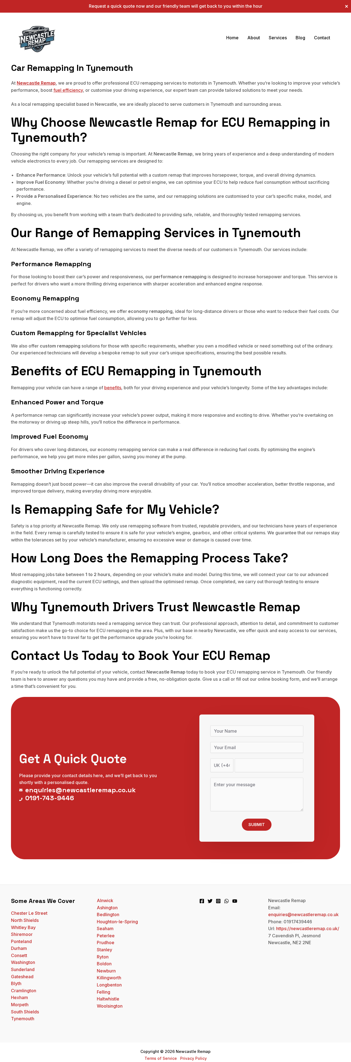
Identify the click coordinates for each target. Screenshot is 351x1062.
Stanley (104, 949)
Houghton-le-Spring (117, 921)
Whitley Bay (23, 927)
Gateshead (22, 976)
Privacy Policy (193, 1058)
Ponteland (21, 941)
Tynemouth (22, 1018)
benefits (112, 387)
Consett (19, 955)
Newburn (106, 971)
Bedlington (108, 914)
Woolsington (110, 1006)
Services (278, 37)
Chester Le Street (29, 913)
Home (232, 37)
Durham (19, 948)
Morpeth (20, 1004)
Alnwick (105, 900)
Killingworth (109, 977)
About (253, 37)
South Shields (25, 1011)
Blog (300, 37)
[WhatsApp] (226, 901)
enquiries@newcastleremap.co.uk (303, 914)
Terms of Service (161, 1058)
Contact (322, 37)
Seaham (105, 928)
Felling (103, 992)
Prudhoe (105, 942)
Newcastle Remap (36, 83)
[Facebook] (201, 901)
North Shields (25, 920)
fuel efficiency (68, 90)
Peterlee (106, 935)
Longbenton (109, 985)
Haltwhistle (108, 999)
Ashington (107, 907)
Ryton (103, 957)
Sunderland (23, 969)
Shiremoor (22, 934)
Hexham (19, 997)
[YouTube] (234, 901)
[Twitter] (210, 901)
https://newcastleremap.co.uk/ (307, 928)
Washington (23, 962)
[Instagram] (218, 901)
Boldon (104, 963)
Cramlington (23, 990)
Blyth (16, 983)
